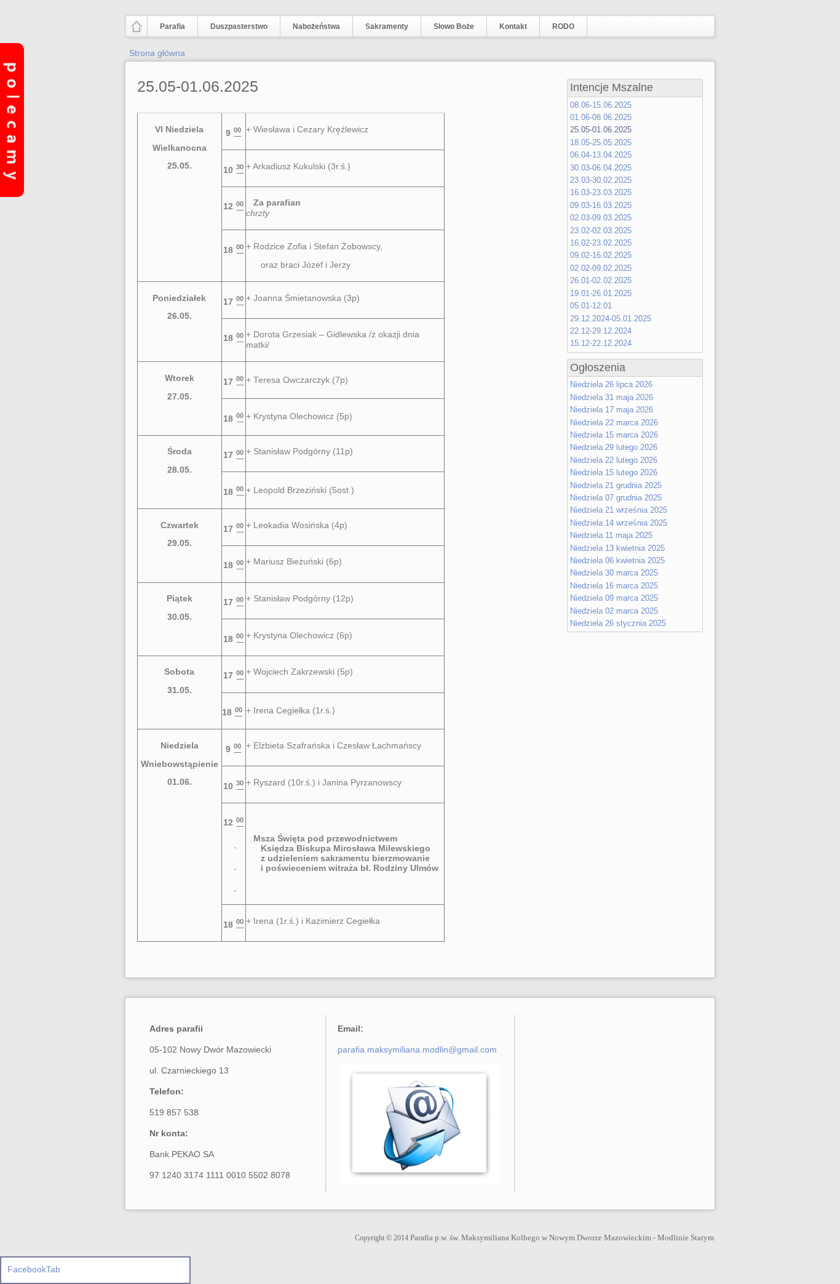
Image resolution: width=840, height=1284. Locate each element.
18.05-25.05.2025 (601, 142)
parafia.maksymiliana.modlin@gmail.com (417, 1049)
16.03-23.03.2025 (601, 192)
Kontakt (513, 26)
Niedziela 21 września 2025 (618, 510)
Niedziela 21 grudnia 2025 (616, 485)
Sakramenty (386, 26)
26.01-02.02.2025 (601, 280)
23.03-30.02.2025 (601, 180)
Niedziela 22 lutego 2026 (613, 460)
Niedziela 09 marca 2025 (614, 598)
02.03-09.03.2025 (601, 217)
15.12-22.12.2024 (601, 343)
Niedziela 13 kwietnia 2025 (617, 548)
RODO (563, 26)
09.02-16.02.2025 (601, 255)
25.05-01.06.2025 (197, 86)
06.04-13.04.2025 (601, 154)
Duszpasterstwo (232, 27)
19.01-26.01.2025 (601, 293)
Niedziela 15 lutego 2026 (613, 472)
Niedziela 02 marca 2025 (614, 611)
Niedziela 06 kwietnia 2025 (617, 560)
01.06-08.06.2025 (601, 117)
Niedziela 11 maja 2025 (611, 535)
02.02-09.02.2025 (601, 268)
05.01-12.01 (591, 305)
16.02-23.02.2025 (601, 242)
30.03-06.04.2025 (601, 167)
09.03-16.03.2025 (601, 205)
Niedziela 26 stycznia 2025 (618, 623)
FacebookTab (33, 1269)
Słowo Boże (454, 26)
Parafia (166, 27)
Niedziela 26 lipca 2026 (611, 384)
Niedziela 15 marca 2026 (614, 434)
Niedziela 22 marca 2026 (614, 422)
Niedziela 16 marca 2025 (614, 585)
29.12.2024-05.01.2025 (610, 318)
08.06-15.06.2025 (601, 105)
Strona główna (157, 53)
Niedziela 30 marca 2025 (614, 572)
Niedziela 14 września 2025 (618, 523)
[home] (136, 31)
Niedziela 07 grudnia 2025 (616, 497)
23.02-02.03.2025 (601, 230)
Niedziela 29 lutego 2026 (613, 447)
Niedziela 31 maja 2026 (611, 397)
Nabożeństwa (310, 27)
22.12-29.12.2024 (601, 330)
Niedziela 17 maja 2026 (611, 409)
